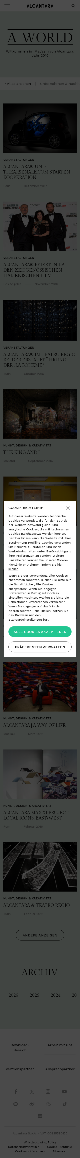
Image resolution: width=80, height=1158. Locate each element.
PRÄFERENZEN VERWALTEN (40, 647)
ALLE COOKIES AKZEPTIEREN (40, 632)
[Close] (68, 508)
